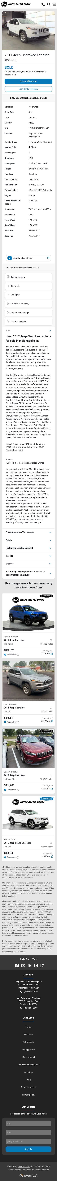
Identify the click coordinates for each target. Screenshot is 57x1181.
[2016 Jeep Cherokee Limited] (28, 681)
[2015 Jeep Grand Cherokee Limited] (28, 816)
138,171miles (46, 779)
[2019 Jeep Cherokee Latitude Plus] (28, 748)
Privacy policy (28, 1095)
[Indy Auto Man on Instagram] (28, 965)
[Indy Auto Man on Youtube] (22, 965)
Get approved (28, 1049)
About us (28, 1072)
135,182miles (46, 644)
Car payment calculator (28, 1064)
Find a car (28, 1034)
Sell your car (28, 1042)
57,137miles (47, 711)
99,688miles (47, 846)
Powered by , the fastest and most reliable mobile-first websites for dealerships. (28, 1168)
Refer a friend (28, 1057)
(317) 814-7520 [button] (30, 991)
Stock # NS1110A (11, 637)
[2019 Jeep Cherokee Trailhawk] (28, 613)
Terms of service (28, 1087)
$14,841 (9, 853)
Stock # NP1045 (10, 772)
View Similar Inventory (28, 89)
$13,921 (9, 650)
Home (28, 1027)
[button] (43, 4)
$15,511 (9, 717)
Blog (28, 1080)
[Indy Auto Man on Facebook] (16, 965)
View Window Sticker (23, 258)
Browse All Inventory (28, 81)
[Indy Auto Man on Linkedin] (41, 965)
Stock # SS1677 (10, 839)
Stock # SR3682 (10, 704)
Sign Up (28, 1149)
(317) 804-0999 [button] (30, 1008)
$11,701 (9, 785)
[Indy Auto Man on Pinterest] (35, 965)
